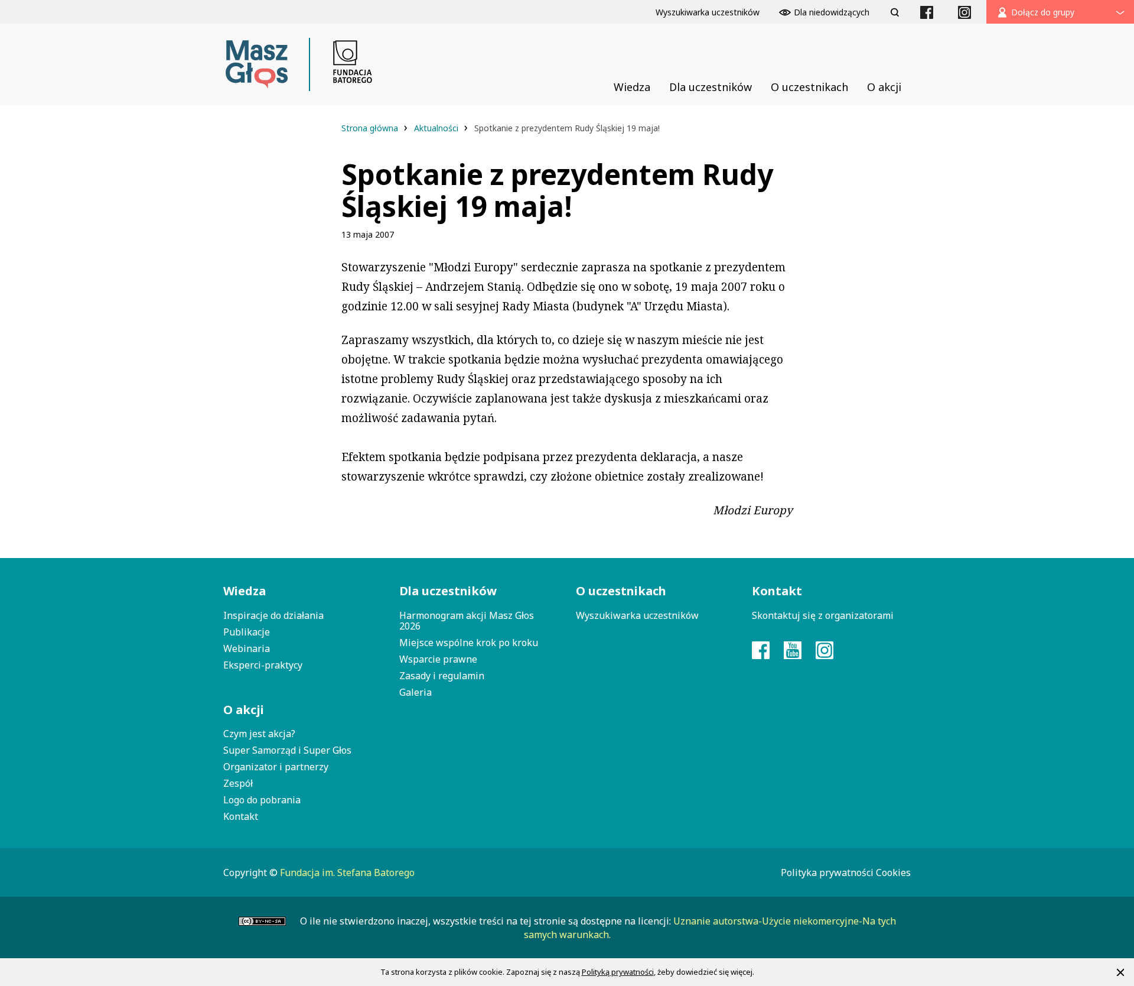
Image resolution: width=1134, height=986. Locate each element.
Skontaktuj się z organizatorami (823, 615)
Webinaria (246, 648)
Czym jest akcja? (259, 733)
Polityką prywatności (618, 971)
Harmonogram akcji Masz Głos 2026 (466, 621)
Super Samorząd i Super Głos (287, 750)
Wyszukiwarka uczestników (637, 615)
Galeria (415, 692)
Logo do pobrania (262, 799)
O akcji (243, 710)
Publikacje (246, 631)
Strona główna (370, 128)
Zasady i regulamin (441, 675)
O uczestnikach (621, 591)
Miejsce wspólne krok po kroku (468, 642)
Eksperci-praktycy (262, 665)
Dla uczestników (448, 591)
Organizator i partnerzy (275, 766)
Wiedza (244, 591)
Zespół (238, 783)
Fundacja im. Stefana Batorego (347, 872)
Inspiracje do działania (273, 615)
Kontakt (240, 816)
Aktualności (437, 128)
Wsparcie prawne (438, 659)
